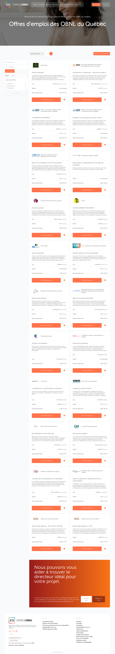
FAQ (33, 643)
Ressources (78, 4)
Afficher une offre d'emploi (50, 623)
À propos (78, 621)
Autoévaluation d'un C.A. (49, 627)
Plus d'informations (46, 99)
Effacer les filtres (16, 93)
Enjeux (35, 4)
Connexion (96, 4)
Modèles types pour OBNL (49, 629)
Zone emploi (80, 632)
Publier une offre (98, 599)
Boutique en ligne (81, 640)
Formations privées (47, 621)
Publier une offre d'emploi (101, 53)
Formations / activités (45, 4)
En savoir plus (86, 599)
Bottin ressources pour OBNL (84, 636)
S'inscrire (105, 4)
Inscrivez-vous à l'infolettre (16, 645)
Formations (79, 625)
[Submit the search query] (6, 62)
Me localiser (9, 71)
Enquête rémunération (82, 634)
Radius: (7, 75)
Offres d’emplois (69, 4)
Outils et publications (82, 631)
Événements (79, 629)
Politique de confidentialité (83, 642)
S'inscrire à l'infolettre (82, 638)
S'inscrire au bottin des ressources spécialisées (55, 625)
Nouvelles (79, 623)
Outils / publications (57, 4)
